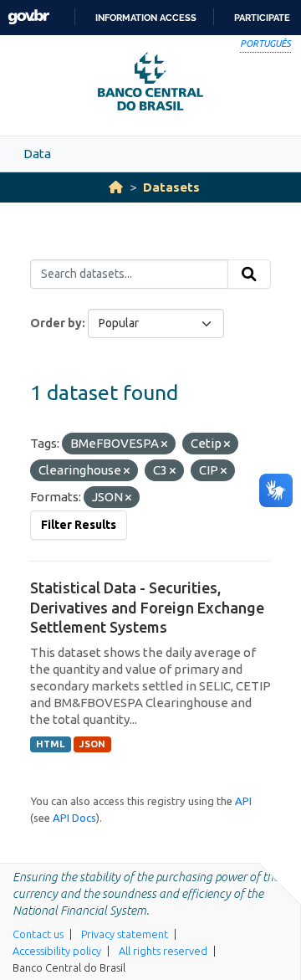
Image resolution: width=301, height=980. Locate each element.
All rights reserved (163, 951)
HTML (50, 744)
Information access (145, 17)
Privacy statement (124, 934)
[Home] (116, 187)
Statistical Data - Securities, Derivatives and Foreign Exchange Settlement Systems (147, 607)
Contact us (38, 934)
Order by (56, 323)
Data (37, 153)
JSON (92, 744)
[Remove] (164, 444)
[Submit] (249, 274)
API (243, 801)
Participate (262, 17)
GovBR (28, 17)
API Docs (74, 818)
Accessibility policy (57, 951)
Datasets (171, 187)
